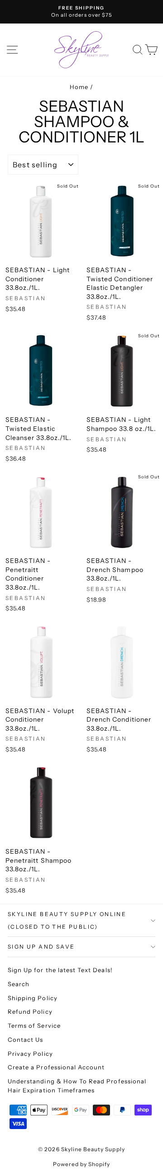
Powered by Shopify (81, 1164)
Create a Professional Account (56, 1067)
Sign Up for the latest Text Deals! (60, 970)
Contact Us (25, 1039)
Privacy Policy (30, 1053)
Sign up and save (41, 946)
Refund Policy (30, 1011)
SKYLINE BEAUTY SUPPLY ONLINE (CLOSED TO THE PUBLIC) (67, 920)
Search (18, 984)
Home (79, 86)
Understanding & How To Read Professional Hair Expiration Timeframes (77, 1085)
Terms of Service (34, 1025)
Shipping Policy (33, 998)
